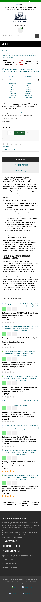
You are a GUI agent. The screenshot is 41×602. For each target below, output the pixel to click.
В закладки (6, 137)
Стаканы (9, 51)
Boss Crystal (17, 113)
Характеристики (20, 165)
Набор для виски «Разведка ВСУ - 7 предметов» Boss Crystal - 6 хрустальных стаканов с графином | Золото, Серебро (20, 55)
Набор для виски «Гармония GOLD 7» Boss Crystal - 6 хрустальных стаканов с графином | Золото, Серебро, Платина (19, 414)
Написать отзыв (9, 149)
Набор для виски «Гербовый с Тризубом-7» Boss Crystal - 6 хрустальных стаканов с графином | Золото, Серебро (20, 488)
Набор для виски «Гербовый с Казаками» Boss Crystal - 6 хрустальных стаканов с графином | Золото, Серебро (19, 464)
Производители (33, 579)
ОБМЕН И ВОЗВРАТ (35, 503)
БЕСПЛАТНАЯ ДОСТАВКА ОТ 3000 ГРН (8, 62)
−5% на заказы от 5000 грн (20, 1)
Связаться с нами (30, 582)
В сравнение (6, 139)
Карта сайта (19, 582)
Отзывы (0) (20, 170)
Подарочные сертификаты (18, 579)
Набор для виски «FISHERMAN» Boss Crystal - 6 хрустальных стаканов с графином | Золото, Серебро (20, 315)
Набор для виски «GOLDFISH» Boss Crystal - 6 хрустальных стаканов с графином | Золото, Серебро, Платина (20, 364)
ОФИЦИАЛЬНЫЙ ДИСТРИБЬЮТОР (31, 62)
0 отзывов (5, 147)
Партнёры (5, 579)
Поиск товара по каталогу (37, 36)
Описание (20, 159)
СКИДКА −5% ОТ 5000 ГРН (19, 62)
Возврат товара (9, 582)
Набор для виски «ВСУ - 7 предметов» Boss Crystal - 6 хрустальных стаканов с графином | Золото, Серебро (20, 389)
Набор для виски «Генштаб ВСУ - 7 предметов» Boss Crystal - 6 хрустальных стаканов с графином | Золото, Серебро (19, 439)
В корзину (20, 133)
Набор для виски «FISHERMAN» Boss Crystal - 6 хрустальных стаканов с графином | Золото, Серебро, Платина (20, 340)
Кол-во (5, 133)
